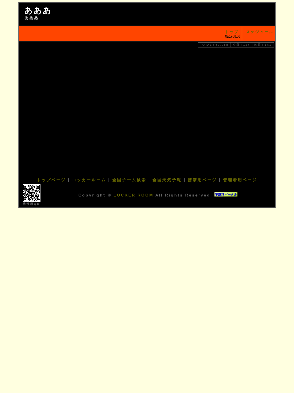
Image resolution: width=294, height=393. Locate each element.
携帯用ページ (202, 180)
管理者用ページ (240, 180)
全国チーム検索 (129, 180)
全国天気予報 (167, 180)
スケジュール (260, 32)
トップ (232, 32)
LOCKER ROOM (133, 195)
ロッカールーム (89, 180)
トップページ (51, 180)
